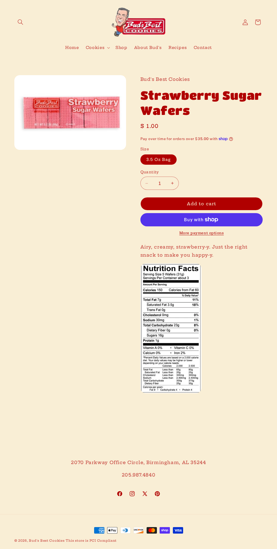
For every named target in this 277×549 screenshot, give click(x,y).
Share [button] (153, 409)
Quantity (149, 172)
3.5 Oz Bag (158, 159)
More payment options (201, 233)
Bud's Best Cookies (46, 541)
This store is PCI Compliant (91, 541)
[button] (20, 22)
